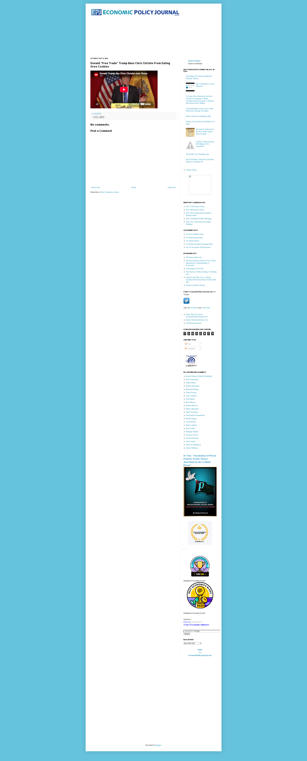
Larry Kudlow (191, 396)
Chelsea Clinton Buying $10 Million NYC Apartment (205, 144)
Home (133, 187)
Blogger (158, 745)
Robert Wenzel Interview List (197, 320)
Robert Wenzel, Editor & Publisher (199, 376)
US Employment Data (194, 238)
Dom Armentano (192, 379)
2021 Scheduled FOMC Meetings (199, 219)
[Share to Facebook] (101, 117)
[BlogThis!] (96, 117)
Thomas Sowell (192, 435)
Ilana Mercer (190, 402)
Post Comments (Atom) (110, 192)
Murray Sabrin (191, 425)
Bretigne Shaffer (192, 432)
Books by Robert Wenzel (195, 285)
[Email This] (94, 117)
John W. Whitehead (193, 445)
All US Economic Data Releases (198, 247)
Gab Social (206, 308)
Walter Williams (192, 448)
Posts (188, 344)
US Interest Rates (192, 241)
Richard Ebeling (192, 389)
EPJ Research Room (193, 323)
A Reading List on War (194, 269)
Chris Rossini (191, 422)
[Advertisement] (153, 37)
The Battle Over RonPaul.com (197, 154)
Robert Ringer (191, 419)
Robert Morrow (192, 405)
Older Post (172, 187)
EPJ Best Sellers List (194, 257)
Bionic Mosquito (192, 409)
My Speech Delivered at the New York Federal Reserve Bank (205, 131)
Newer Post (95, 187)
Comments (190, 348)
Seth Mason (190, 399)
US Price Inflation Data (195, 234)
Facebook (194, 308)
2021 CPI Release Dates (195, 206)
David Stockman (192, 438)
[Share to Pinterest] (103, 117)
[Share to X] (98, 117)
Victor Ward (190, 441)
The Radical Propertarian (195, 415)
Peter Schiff (190, 428)
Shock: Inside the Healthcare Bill (198, 116)
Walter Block (191, 383)
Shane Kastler (191, 392)
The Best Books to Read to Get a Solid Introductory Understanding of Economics (200, 263)
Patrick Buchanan (192, 386)
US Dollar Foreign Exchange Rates (199, 244)
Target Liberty (191, 170)
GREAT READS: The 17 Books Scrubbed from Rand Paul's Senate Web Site (201, 279)
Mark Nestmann (192, 412)
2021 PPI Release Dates (195, 210)
